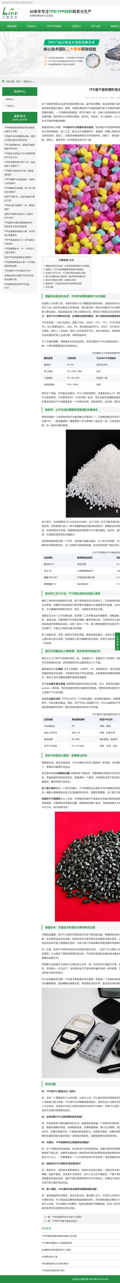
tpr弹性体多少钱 (49, 1256)
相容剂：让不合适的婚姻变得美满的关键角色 (63, 269)
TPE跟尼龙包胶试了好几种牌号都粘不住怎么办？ (19, 155)
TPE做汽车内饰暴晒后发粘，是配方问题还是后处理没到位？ (19, 138)
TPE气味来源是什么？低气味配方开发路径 (19, 241)
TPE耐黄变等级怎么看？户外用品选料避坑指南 (19, 263)
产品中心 (31, 26)
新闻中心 (28, 81)
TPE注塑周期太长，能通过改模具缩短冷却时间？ (19, 146)
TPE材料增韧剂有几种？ (54, 1270)
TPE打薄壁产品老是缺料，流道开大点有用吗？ (19, 181)
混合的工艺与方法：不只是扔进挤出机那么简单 (64, 272)
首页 (18, 81)
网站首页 (12, 26)
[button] (87, 74)
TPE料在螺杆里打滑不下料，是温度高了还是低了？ (19, 164)
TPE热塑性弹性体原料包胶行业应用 (59, 1235)
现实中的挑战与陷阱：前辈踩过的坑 (59, 279)
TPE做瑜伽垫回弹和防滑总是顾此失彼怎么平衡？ (19, 129)
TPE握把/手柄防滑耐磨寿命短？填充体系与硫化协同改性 (19, 224)
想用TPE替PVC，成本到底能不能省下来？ (19, 198)
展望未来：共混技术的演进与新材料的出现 (62, 283)
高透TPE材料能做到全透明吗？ (18, 257)
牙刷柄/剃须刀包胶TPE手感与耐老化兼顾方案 (19, 277)
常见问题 (48, 287)
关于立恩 (96, 26)
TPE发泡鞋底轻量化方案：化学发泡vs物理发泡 (19, 233)
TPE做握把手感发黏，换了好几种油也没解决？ (19, 189)
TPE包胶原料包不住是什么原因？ (67, 1216)
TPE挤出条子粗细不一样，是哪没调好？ (19, 207)
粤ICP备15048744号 (98, 1279)
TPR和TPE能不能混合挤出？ (65, 1220)
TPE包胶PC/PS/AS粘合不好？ (18, 270)
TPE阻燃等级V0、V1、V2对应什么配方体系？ (19, 250)
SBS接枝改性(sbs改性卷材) (55, 1263)
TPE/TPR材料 (54, 26)
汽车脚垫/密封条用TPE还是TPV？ (16, 286)
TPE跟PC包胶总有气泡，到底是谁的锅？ (19, 172)
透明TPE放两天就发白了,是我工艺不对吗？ (19, 215)
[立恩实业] (11, 13)
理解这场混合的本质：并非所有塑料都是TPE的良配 (66, 265)
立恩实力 (76, 26)
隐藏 (71, 259)
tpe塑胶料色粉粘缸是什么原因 (56, 1249)
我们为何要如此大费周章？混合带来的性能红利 (64, 276)
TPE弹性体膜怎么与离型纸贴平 (57, 1242)
